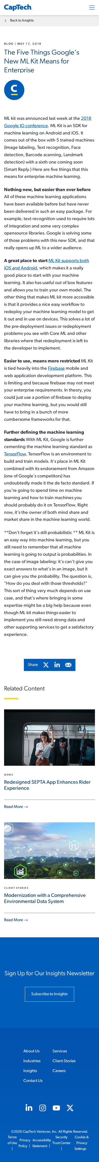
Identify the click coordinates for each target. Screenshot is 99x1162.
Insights (30, 1071)
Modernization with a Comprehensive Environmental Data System (45, 898)
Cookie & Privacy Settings (81, 1143)
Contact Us (33, 1081)
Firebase (56, 368)
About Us (31, 1051)
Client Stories (64, 1061)
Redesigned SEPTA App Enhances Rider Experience (47, 785)
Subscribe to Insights (49, 994)
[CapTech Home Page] (18, 7)
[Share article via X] (46, 665)
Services (60, 1051)
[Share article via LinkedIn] (57, 665)
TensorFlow (15, 454)
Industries (32, 1061)
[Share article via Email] (68, 665)
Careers (59, 1071)
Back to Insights (22, 20)
